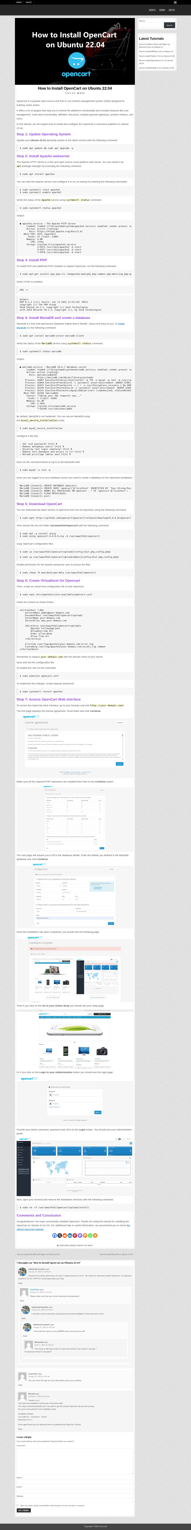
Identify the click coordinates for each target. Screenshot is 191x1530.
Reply (20, 1283)
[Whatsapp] (90, 1235)
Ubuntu (152, 10)
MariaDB (73, 1245)
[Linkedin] (70, 1235)
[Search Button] (175, 2)
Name (20, 1478)
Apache (66, 1245)
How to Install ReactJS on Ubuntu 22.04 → (117, 1254)
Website (20, 1496)
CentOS (172, 10)
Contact (29, 2)
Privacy (19, 2)
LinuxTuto (34, 1289)
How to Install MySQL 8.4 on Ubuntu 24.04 (156, 68)
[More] (95, 1235)
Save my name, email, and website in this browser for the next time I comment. (52, 1505)
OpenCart (80, 1245)
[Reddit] (64, 1235)
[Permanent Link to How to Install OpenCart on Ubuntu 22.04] (75, 51)
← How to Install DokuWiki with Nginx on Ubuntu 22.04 (37, 1254)
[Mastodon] (80, 1235)
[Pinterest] (75, 1235)
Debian (162, 10)
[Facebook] (54, 1235)
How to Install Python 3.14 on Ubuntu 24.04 (157, 56)
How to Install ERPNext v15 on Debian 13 (156, 51)
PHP (85, 1245)
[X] (59, 1235)
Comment (21, 1446)
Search (142, 21)
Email (19, 1487)
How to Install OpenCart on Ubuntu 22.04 (75, 88)
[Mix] (85, 1235)
